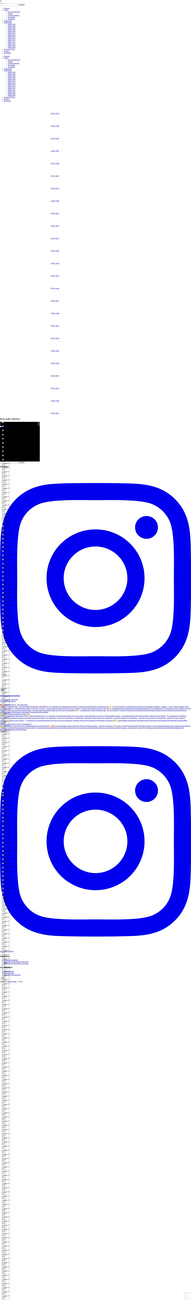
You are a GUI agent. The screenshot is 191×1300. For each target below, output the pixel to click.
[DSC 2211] (5, 527)
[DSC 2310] (5, 914)
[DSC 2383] (5, 1197)
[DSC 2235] (5, 627)
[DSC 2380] (5, 1185)
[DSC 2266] (5, 731)
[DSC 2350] (5, 1060)
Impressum (7, 53)
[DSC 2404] (5, 1285)
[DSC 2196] (5, 465)
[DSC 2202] (5, 490)
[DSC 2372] (5, 1152)
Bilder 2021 (11, 28)
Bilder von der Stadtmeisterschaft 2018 (16, 962)
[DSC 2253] (5, 681)
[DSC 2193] (5, 440)
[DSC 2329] (5, 985)
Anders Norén (11, 981)
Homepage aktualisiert (11, 960)
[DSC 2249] (5, 669)
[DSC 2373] (5, 1156)
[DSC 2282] (5, 796)
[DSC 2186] (5, 427)
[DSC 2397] (5, 1256)
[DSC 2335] (5, 1010)
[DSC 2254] (5, 685)
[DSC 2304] (5, 889)
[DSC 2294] (5, 848)
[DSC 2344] (5, 1043)
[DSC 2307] (5, 902)
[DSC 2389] (5, 1222)
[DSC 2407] (5, 1297)
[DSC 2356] (5, 1085)
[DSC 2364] (5, 1118)
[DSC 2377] (5, 1172)
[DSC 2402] (5, 1276)
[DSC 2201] (5, 485)
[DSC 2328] (5, 981)
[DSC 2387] (5, 1214)
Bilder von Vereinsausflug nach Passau (16, 963)
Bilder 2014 (11, 38)
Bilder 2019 (11, 30)
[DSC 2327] (5, 977)
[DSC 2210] (5, 523)
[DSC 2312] (5, 923)
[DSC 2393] (5, 1239)
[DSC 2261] (5, 710)
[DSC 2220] (5, 565)
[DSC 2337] (5, 1018)
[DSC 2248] (5, 664)
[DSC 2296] (5, 856)
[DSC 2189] (5, 460)
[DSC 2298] (5, 864)
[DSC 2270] (5, 748)
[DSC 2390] (5, 1226)
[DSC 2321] (5, 952)
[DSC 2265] (5, 727)
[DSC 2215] (5, 544)
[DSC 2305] (5, 893)
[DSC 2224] (5, 581)
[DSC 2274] (5, 764)
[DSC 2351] (5, 1064)
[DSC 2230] (5, 606)
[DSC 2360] (5, 1102)
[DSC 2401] (5, 1272)
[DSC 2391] (5, 1231)
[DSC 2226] (5, 590)
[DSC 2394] (5, 1243)
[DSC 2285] (5, 810)
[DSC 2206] (5, 506)
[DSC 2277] (5, 777)
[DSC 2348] (5, 1052)
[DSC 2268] (5, 739)
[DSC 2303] (5, 885)
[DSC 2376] (5, 1168)
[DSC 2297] (5, 860)
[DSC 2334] (5, 1006)
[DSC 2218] (5, 556)
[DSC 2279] (5, 785)
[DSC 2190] (5, 423)
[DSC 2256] (5, 694)
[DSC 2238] (5, 639)
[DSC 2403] (5, 1281)
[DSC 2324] (5, 964)
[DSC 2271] (5, 752)
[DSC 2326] (5, 973)
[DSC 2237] (5, 635)
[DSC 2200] (5, 481)
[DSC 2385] (5, 1206)
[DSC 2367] (5, 1131)
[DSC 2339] (5, 1027)
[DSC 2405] (5, 1289)
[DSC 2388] (5, 1218)
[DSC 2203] (5, 494)
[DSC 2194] (5, 444)
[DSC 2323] (5, 960)
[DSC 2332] (5, 997)
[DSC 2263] (5, 719)
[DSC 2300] (5, 873)
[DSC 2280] (5, 789)
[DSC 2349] (5, 1056)
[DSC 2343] (5, 1039)
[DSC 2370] (5, 1143)
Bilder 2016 (11, 35)
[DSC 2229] (5, 602)
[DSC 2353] (5, 1072)
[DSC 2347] (5, 1047)
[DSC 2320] (5, 948)
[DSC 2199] (5, 477)
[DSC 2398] (5, 1260)
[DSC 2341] (5, 1031)
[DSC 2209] (5, 519)
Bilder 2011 (11, 44)
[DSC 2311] (5, 918)
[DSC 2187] (5, 456)
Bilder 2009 (11, 47)
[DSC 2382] (5, 1193)
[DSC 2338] (5, 1022)
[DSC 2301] (5, 877)
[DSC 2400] (5, 1268)
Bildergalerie (8, 22)
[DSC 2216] (5, 548)
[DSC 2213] (5, 535)
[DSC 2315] (5, 931)
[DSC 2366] (5, 1127)
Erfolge (10, 13)
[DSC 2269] (5, 744)
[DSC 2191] (5, 431)
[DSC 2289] (5, 827)
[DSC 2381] (5, 1189)
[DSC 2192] (5, 435)
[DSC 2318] (5, 939)
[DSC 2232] (5, 614)
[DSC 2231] (5, 610)
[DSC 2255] (5, 689)
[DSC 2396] (5, 1251)
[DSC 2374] (5, 1160)
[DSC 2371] (5, 1147)
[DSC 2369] (5, 1139)
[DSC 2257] (5, 698)
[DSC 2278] (5, 781)
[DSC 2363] (5, 1114)
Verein (6, 10)
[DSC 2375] (5, 1164)
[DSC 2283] (5, 802)
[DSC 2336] (5, 1014)
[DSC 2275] (5, 769)
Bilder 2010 (11, 46)
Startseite (7, 8)
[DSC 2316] (5, 935)
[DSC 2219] (5, 560)
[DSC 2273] (5, 760)
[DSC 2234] (5, 623)
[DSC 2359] (5, 1097)
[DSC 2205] (5, 502)
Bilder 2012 (11, 42)
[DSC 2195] (5, 448)
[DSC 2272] (5, 756)
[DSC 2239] (5, 644)
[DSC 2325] (5, 968)
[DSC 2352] (5, 1068)
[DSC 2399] (5, 1264)
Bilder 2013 (11, 40)
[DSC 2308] (5, 906)
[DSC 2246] (5, 660)
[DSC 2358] (5, 1093)
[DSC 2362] (5, 1110)
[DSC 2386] (5, 1210)
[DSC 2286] (5, 814)
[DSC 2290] (5, 831)
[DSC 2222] (5, 573)
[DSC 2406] (5, 1293)
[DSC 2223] (5, 577)
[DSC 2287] (5, 818)
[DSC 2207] (5, 510)
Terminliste (11, 19)
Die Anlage (11, 17)
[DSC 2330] (5, 989)
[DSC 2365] (5, 1122)
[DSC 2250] (5, 673)
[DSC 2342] (5, 1035)
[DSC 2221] (5, 569)
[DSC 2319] (5, 943)
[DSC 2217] (5, 552)
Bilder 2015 (11, 37)
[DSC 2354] (5, 1077)
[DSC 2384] (5, 1201)
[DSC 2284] (5, 806)
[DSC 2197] (5, 469)
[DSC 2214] (5, 540)
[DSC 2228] (5, 598)
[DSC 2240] (5, 648)
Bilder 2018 (11, 31)
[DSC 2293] (5, 843)
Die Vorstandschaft (14, 12)
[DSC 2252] (5, 676)
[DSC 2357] (5, 1089)
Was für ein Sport (9, 49)
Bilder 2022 (11, 26)
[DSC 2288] (5, 822)
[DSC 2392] (5, 1235)
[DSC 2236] (5, 631)
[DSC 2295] (5, 852)
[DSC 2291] (5, 835)
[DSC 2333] (5, 1002)
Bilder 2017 (11, 33)
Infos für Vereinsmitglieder (12, 975)
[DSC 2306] (5, 898)
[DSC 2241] (5, 652)
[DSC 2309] (5, 910)
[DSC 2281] (5, 794)
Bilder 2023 (11, 24)
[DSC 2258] (5, 702)
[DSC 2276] (5, 773)
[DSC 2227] (5, 594)
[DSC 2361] (5, 1106)
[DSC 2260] (5, 706)
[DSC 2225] (5, 585)
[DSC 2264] (5, 723)
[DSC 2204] (5, 498)
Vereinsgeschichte (13, 15)
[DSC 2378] (5, 1176)
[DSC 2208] (5, 515)
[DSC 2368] (5, 1135)
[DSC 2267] (5, 735)
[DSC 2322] (5, 956)
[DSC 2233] (5, 619)
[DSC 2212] (5, 531)
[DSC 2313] (5, 927)
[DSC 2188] (5, 452)
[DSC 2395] (5, 1247)
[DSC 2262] (5, 714)
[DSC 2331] (5, 993)
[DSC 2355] (5, 1081)
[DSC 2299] (5, 868)
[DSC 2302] (5, 881)
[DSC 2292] (5, 839)
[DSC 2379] (5, 1181)
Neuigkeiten (8, 21)
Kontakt (6, 51)
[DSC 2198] (5, 473)
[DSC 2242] (5, 656)
